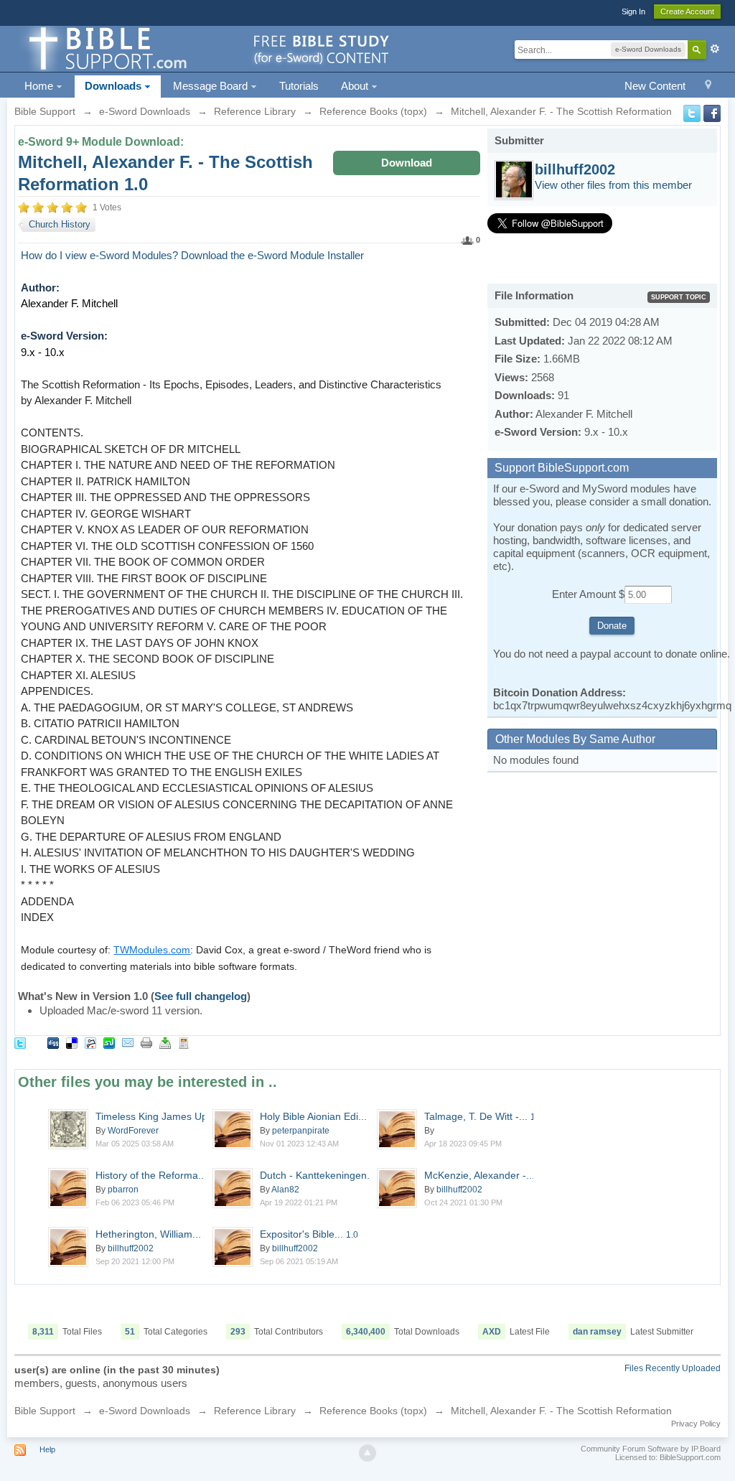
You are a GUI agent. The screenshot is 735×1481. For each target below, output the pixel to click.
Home (40, 86)
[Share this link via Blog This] (183, 1042)
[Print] (146, 1042)
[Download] (165, 1042)
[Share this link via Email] (128, 1042)
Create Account (687, 11)
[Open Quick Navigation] (708, 86)
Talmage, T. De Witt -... (483, 1116)
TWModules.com (151, 950)
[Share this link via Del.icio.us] (72, 1042)
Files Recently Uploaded (672, 1368)
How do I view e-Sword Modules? (99, 255)
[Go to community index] (206, 48)
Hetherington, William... (155, 1234)
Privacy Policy (696, 1423)
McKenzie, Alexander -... (487, 1175)
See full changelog (200, 996)
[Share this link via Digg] (53, 1042)
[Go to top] (367, 1453)
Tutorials (299, 86)
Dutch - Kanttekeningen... (325, 1175)
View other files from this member (613, 185)
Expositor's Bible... (309, 1234)
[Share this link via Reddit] (90, 1042)
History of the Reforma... (151, 1175)
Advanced (715, 49)
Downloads (114, 86)
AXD (491, 1332)
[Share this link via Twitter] (20, 1042)
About (356, 86)
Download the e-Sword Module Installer (272, 255)
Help (47, 1449)
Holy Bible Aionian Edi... (321, 1116)
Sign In (633, 11)
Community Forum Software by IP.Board (651, 1448)
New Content (654, 86)
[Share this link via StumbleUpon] (109, 1042)
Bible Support (44, 1410)
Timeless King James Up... (165, 1116)
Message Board (212, 86)
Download (406, 162)
